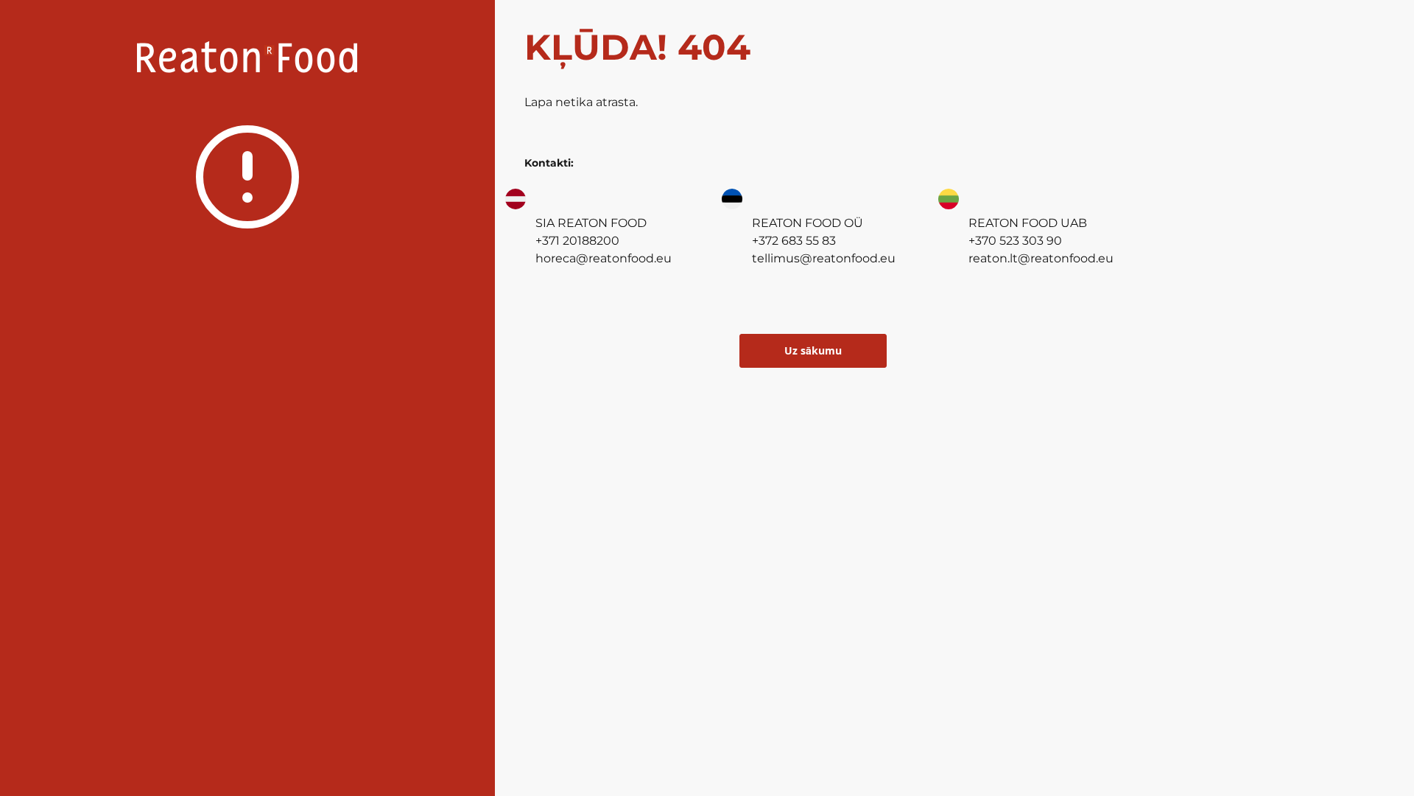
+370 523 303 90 (1015, 241)
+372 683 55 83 (794, 241)
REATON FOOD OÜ (807, 223)
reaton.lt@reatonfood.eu (1041, 258)
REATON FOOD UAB (1027, 223)
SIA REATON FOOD (591, 223)
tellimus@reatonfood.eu (824, 258)
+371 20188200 (577, 241)
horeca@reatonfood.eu (603, 258)
